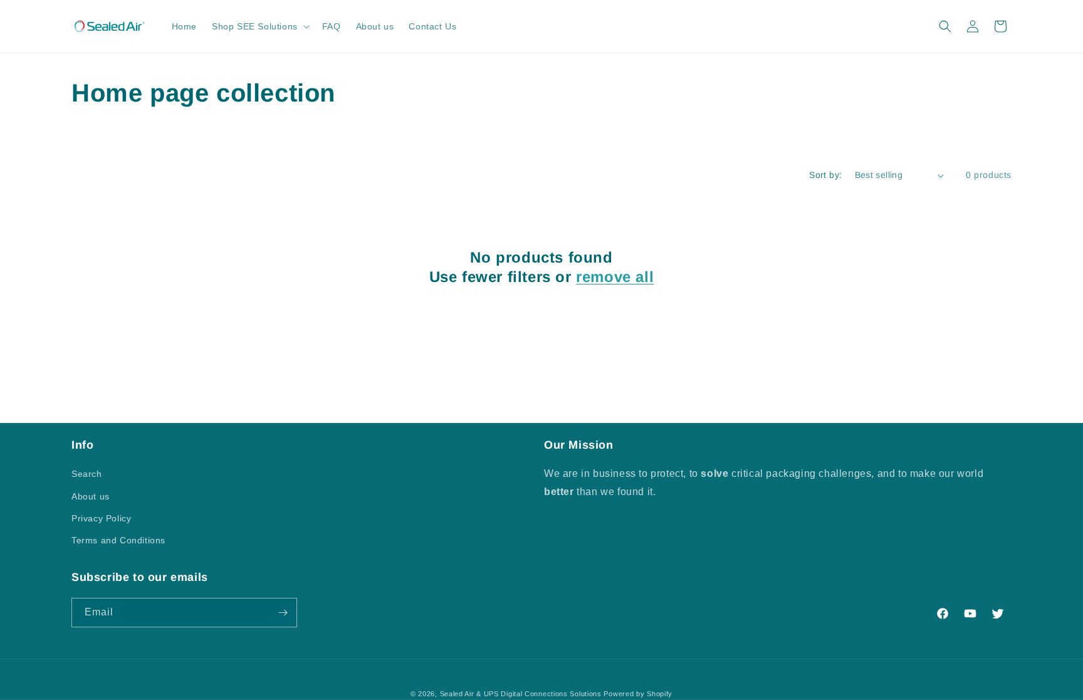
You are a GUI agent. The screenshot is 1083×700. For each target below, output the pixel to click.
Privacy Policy (101, 518)
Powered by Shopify (638, 693)
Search (86, 474)
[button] (259, 26)
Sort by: (825, 175)
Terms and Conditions (118, 540)
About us (90, 496)
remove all (615, 276)
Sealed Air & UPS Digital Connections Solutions (521, 693)
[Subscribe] (282, 612)
